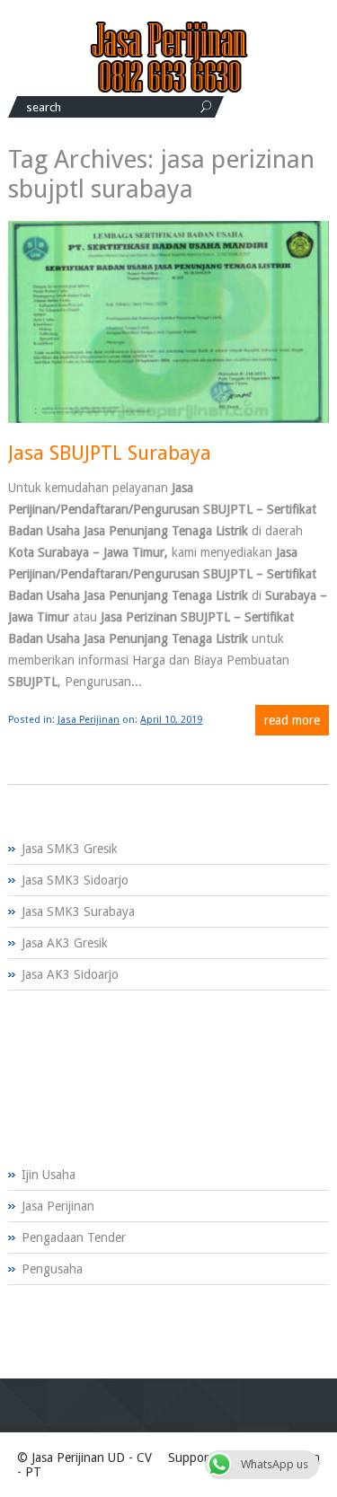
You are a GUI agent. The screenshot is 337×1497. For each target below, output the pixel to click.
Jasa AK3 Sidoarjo (70, 974)
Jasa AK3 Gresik (65, 943)
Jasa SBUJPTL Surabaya (109, 453)
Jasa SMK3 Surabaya (78, 911)
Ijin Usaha (48, 1174)
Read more (292, 720)
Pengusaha (52, 1269)
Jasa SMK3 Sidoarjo (75, 880)
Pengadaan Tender (74, 1237)
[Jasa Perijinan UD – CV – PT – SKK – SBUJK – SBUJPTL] (169, 89)
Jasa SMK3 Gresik (70, 848)
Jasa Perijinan (89, 720)
